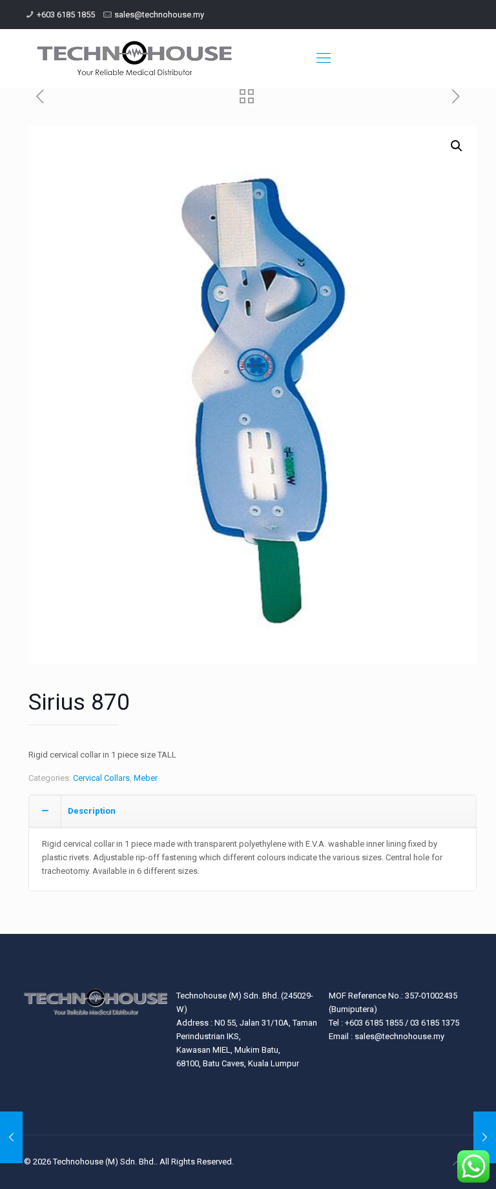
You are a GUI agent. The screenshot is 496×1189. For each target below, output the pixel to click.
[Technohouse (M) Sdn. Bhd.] (134, 58)
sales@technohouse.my (159, 14)
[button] (456, 146)
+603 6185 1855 (66, 14)
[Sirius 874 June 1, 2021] (11, 1137)
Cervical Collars (101, 778)
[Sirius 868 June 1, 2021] (484, 1137)
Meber (146, 778)
